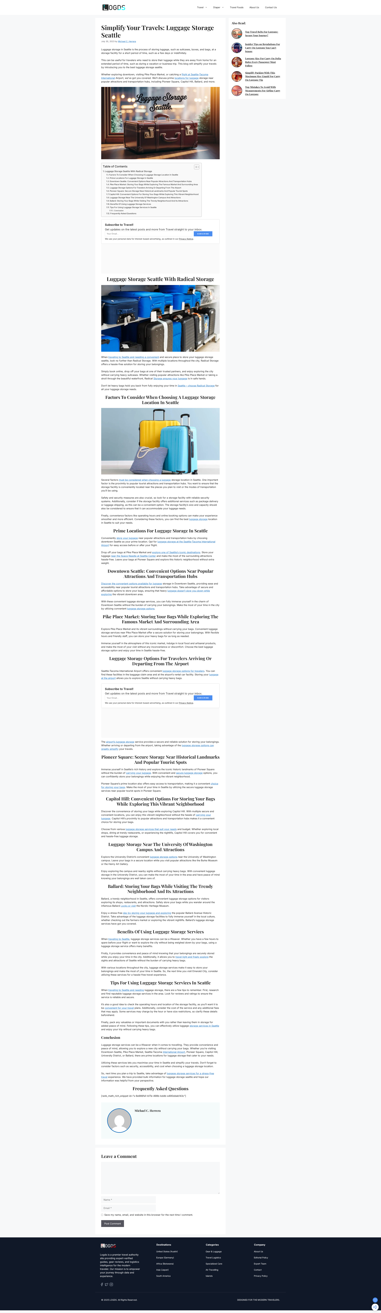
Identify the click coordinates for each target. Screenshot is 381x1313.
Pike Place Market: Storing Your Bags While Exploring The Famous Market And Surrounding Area (154, 184)
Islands (209, 1276)
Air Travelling (212, 1269)
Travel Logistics (213, 1257)
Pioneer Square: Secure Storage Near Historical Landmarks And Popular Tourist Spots (149, 191)
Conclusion (118, 211)
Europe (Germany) (165, 1257)
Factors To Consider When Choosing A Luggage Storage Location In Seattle (143, 175)
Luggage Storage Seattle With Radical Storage (128, 171)
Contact (258, 1269)
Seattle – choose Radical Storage (196, 385)
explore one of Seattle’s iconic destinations (176, 552)
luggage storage (198, 519)
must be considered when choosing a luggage (145, 479)
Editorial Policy (261, 1257)
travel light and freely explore (192, 956)
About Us (254, 7)
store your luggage (127, 538)
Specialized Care (214, 1263)
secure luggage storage (189, 772)
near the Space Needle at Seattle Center (133, 555)
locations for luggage (187, 77)
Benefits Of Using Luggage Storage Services (130, 204)
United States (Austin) (167, 1251)
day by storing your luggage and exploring (147, 912)
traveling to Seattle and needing (126, 990)
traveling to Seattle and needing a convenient (133, 357)
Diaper (216, 7)
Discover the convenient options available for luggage (131, 583)
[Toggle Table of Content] (195, 167)
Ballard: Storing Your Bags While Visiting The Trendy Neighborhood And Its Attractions (149, 201)
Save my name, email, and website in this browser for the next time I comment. (148, 1214)
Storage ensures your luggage (170, 378)
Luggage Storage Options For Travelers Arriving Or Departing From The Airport (145, 187)
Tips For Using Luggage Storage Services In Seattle (133, 207)
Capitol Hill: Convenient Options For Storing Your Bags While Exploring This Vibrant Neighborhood (154, 194)
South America (163, 1276)
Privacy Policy (261, 1276)
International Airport (174, 1051)
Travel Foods (236, 7)
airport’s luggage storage (120, 741)
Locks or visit (128, 905)
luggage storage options (140, 608)
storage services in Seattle (204, 1025)
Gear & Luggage (214, 1251)
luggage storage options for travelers (183, 670)
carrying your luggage (138, 772)
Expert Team (260, 1263)
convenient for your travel (119, 1007)
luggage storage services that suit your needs (151, 829)
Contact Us (271, 7)
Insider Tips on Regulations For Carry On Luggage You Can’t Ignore (262, 48)
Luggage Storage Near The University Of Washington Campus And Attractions (145, 197)
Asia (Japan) (162, 1269)
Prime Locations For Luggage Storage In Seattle (131, 178)
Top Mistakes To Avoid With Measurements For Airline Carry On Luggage (262, 90)
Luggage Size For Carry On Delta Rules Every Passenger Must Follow (263, 62)
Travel (200, 7)
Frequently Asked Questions (123, 213)
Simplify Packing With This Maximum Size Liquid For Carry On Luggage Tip (262, 76)
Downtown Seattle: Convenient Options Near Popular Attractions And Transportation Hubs (151, 181)
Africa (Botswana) (165, 1263)
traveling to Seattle (118, 938)
